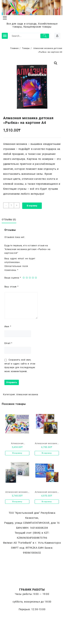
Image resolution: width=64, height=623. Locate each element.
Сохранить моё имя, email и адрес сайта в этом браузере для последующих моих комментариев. (19, 366)
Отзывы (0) (9, 219)
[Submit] (44, 36)
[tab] (9, 219)
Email (8, 343)
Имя (7, 326)
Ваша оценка (12, 278)
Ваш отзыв (11, 286)
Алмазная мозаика (27, 394)
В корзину (32, 205)
